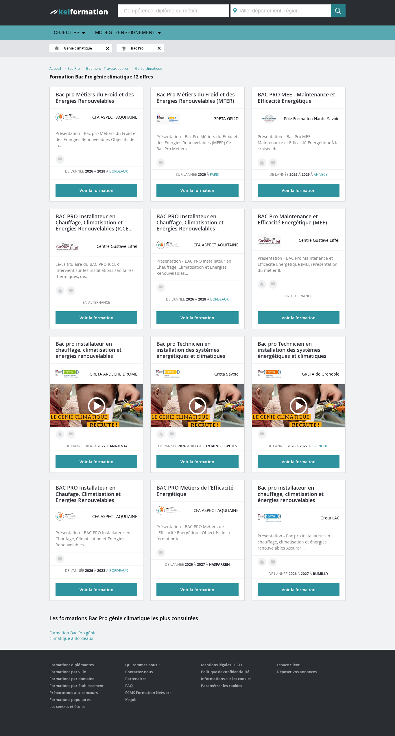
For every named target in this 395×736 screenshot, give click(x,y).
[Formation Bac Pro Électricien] (262, 284)
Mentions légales (216, 664)
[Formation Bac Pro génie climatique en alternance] (60, 159)
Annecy (321, 174)
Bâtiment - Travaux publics (107, 68)
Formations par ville (67, 671)
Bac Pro (73, 68)
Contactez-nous (139, 671)
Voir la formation (96, 190)
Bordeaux (118, 171)
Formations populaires (70, 699)
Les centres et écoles (67, 706)
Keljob (130, 699)
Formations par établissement (76, 685)
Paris (214, 174)
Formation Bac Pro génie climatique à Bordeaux (73, 635)
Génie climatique (148, 68)
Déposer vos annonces (297, 671)
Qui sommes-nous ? (142, 664)
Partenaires (135, 678)
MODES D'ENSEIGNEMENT (125, 32)
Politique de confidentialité (225, 671)
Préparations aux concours (73, 692)
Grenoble (321, 446)
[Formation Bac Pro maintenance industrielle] (262, 162)
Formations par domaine (71, 678)
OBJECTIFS (67, 32)
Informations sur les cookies (226, 678)
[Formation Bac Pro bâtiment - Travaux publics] (60, 290)
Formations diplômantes (71, 664)
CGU (238, 664)
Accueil (55, 68)
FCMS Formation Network (148, 692)
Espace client (288, 664)
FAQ (129, 685)
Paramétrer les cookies (221, 685)
